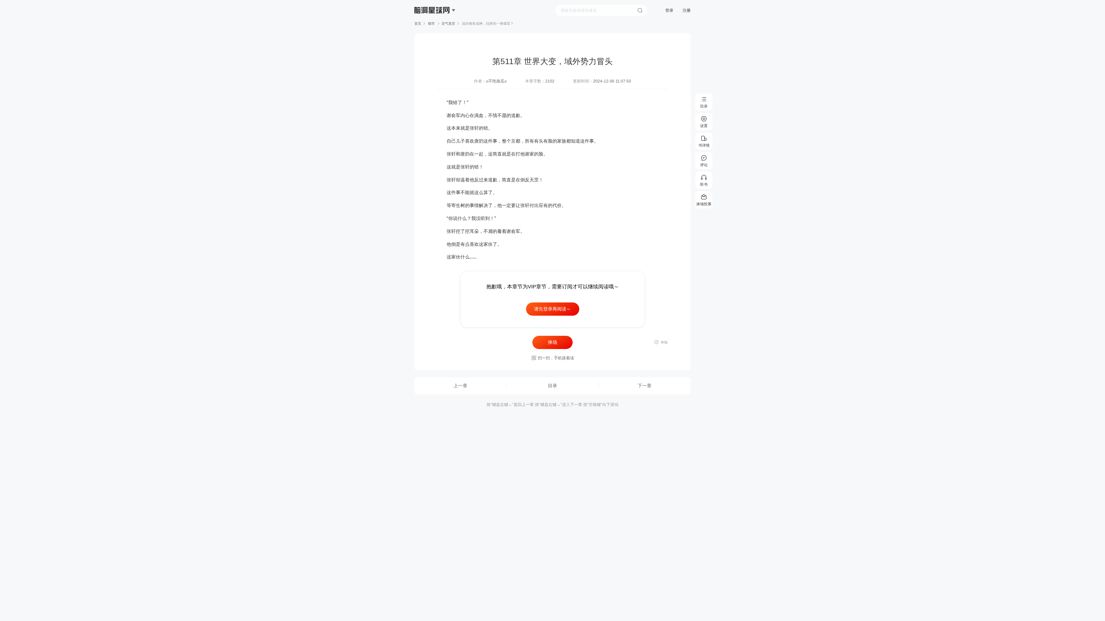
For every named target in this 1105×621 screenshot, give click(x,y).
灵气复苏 (448, 24)
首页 (417, 24)
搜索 (640, 10)
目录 (552, 385)
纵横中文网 (432, 26)
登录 (669, 10)
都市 (431, 24)
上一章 (460, 385)
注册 (687, 10)
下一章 (644, 385)
